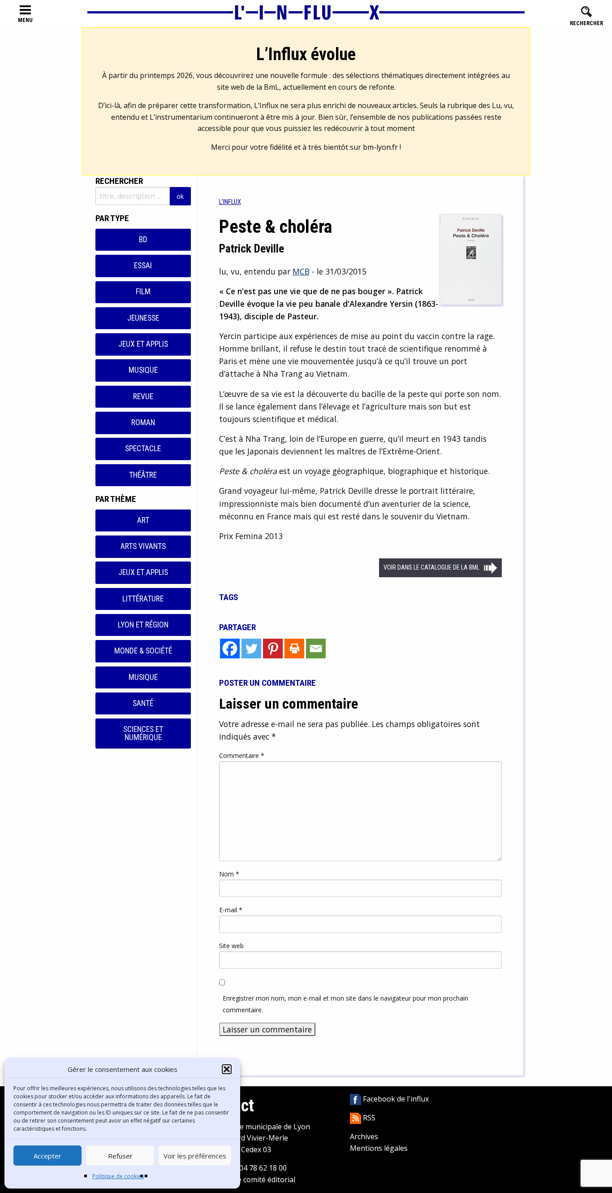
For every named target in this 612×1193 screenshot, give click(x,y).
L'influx (230, 202)
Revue (143, 396)
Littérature (143, 598)
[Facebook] (230, 648)
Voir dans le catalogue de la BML (431, 567)
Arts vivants (143, 546)
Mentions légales (379, 1148)
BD (143, 239)
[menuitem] (230, 202)
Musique (143, 370)
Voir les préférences (195, 1155)
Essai (143, 265)
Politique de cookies (118, 1176)
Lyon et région (143, 624)
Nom (229, 874)
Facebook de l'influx (395, 1099)
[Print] (294, 648)
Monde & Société (143, 650)
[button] (226, 1069)
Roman (143, 422)
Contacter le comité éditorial (248, 1179)
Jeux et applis (143, 344)
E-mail (230, 910)
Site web (231, 945)
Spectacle (143, 448)
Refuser (120, 1155)
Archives (364, 1136)
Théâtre (143, 474)
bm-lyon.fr (380, 147)
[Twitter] (251, 648)
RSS (368, 1118)
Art (143, 520)
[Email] (316, 648)
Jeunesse (143, 317)
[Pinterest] (273, 648)
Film (143, 291)
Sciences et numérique (143, 733)
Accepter (47, 1155)
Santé (143, 703)
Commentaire (241, 755)
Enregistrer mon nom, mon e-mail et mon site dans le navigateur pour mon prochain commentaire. (345, 1004)
